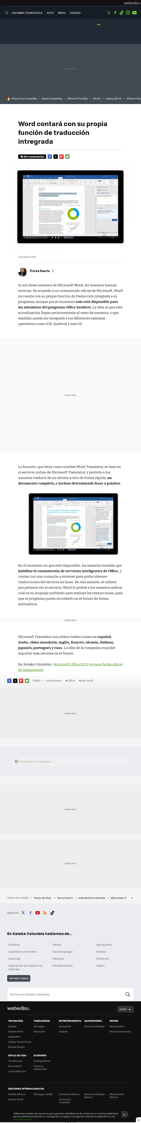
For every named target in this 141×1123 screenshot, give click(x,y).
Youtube (134, 12)
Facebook (115, 12)
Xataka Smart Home (19, 1041)
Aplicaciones (54, 680)
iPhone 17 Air (134, 98)
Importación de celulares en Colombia (25, 967)
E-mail (67, 156)
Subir (122, 1009)
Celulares (14, 944)
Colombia (58, 958)
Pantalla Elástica (62, 965)
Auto (50, 13)
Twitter (108, 12)
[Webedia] (132, 3)
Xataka (12, 1026)
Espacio (75, 13)
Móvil (62, 13)
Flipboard (61, 156)
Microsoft (87, 680)
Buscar (127, 994)
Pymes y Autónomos (40, 1067)
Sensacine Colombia (65, 1100)
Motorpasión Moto (120, 1031)
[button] (42, 271)
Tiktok (121, 12)
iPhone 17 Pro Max (77, 98)
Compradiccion (17, 1071)
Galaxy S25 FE (113, 98)
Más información (22, 1119)
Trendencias (15, 1061)
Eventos (101, 951)
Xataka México (16, 1094)
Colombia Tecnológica (27, 13)
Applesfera (14, 1036)
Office (71, 680)
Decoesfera (15, 1066)
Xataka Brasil (15, 1099)
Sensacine (65, 1026)
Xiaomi (100, 965)
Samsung (14, 958)
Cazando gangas (62, 951)
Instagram (128, 12)
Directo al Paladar (94, 1026)
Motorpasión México (117, 1095)
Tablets (56, 944)
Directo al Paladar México (94, 1095)
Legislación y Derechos (22, 951)
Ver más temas (18, 978)
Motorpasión (117, 1026)
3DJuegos (39, 1026)
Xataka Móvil (15, 1031)
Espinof (63, 1031)
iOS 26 (96, 98)
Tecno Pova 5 (65, 898)
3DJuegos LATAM (43, 1094)
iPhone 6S (102, 958)
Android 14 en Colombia (92, 898)
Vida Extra (39, 1031)
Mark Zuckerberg (52, 98)
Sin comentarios (34, 156)
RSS (45, 912)
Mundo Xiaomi (16, 1047)
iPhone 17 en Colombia (24, 98)
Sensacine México (69, 1094)
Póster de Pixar (43, 898)
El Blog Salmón (42, 1061)
